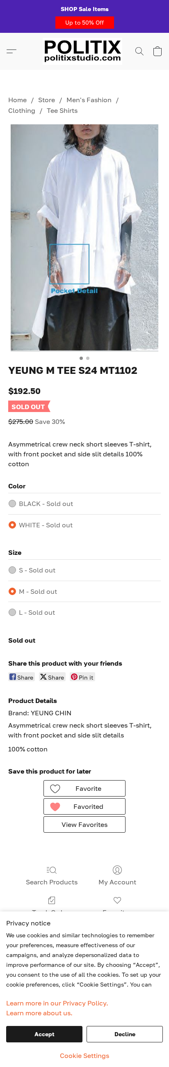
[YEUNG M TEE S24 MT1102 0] (85, 237)
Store (46, 100)
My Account (117, 882)
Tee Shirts (62, 110)
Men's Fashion (89, 100)
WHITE (46, 525)
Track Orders (52, 912)
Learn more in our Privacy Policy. (57, 1003)
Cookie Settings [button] (84, 1055)
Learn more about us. (39, 1013)
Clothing (21, 110)
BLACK (46, 503)
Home (17, 100)
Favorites (117, 912)
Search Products (52, 882)
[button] (84, 22)
